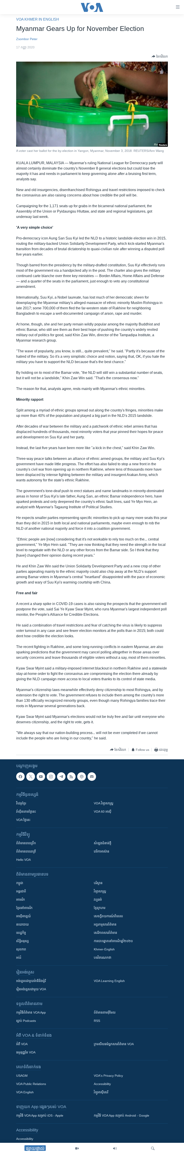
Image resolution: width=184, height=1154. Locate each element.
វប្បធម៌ (98, 900)
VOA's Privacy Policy (108, 1076)
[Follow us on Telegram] (61, 776)
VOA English (25, 1092)
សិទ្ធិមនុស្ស (22, 941)
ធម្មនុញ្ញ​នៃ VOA (25, 1052)
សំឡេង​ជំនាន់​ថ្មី (102, 843)
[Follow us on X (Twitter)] (30, 776)
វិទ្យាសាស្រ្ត (100, 891)
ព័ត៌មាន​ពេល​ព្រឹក (26, 843)
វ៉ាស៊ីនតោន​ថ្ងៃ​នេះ (26, 812)
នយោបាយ (22, 924)
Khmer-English (104, 949)
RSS (97, 1021)
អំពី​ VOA (22, 1044)
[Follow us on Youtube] (41, 776)
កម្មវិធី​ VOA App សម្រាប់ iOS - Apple (39, 1115)
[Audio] (115, 1148)
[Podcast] (81, 776)
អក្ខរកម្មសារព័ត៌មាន (105, 924)
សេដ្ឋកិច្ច (21, 933)
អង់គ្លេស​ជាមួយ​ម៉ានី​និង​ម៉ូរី (31, 981)
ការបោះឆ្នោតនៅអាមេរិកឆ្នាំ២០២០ (113, 941)
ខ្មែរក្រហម (99, 908)
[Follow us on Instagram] (51, 776)
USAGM (22, 1076)
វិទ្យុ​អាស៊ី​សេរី (101, 1092)
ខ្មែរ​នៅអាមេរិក (24, 908)
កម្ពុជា (19, 883)
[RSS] (71, 776)
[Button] (160, 56)
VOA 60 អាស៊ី (102, 812)
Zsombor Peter (26, 39)
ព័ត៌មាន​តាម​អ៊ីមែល (105, 1012)
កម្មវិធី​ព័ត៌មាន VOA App (31, 1012)
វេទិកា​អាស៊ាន (101, 851)
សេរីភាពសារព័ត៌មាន (105, 933)
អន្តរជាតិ (21, 891)
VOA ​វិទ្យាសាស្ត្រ (103, 803)
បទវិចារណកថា (102, 958)
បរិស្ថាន (98, 883)
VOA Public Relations (31, 1084)
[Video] (77, 1148)
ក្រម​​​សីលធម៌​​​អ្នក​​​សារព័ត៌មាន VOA (114, 1044)
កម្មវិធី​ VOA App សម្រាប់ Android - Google (121, 1115)
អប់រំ (18, 958)
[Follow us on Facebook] (20, 776)
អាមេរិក (20, 900)
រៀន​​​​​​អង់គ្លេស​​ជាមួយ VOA (31, 989)
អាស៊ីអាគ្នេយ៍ (23, 916)
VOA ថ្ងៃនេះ (23, 820)
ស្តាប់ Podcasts (26, 1021)
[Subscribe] (92, 776)
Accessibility (102, 1084)
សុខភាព (21, 949)
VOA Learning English (109, 981)
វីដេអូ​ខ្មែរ (21, 803)
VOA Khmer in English (37, 19)
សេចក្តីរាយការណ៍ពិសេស (108, 916)
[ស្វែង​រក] (153, 1148)
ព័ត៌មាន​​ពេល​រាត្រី (26, 851)
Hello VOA (23, 860)
